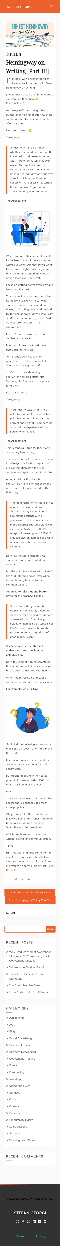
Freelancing (16, 1072)
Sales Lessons (18, 1126)
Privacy (40, 1236)
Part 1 (9, 103)
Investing (15, 1079)
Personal (14, 1113)
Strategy (14, 1133)
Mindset (14, 1092)
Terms (20, 1236)
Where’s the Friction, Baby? (26, 967)
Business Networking (22, 1052)
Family (13, 1065)
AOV (12, 1024)
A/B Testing (16, 1018)
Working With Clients (22, 1140)
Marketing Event (19, 1086)
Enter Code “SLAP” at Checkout (29, 992)
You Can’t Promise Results (26, 985)
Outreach (15, 1106)
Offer (12, 1099)
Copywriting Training (22, 1058)
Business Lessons (20, 1045)
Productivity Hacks (21, 1120)
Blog (12, 1031)
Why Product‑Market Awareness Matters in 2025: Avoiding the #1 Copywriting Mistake (30, 956)
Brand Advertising (20, 1038)
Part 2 (20, 103)
